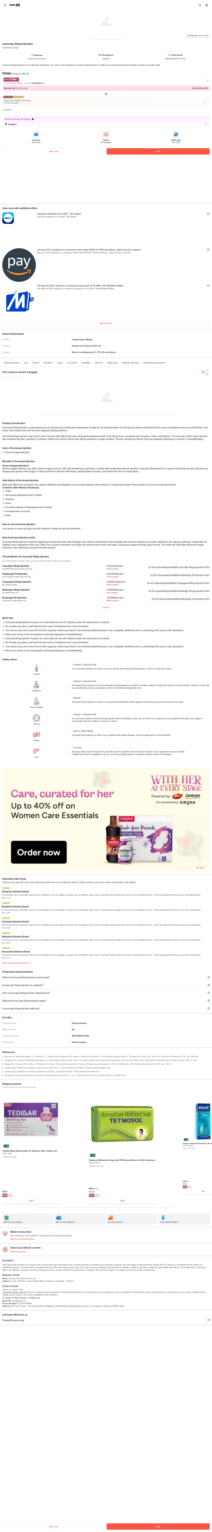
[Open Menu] (5, 5)
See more (6, 898)
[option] (11, 363)
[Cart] (206, 5)
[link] (14, 5)
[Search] (199, 5)
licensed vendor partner (15, 1292)
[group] (106, 19)
